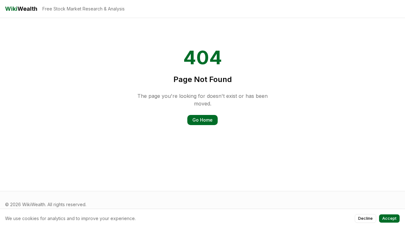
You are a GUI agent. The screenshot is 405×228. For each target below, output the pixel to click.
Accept (389, 218)
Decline (365, 218)
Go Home (202, 120)
